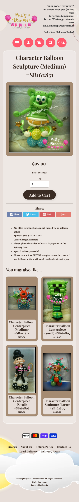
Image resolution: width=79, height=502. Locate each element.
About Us (26, 447)
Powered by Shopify (39, 485)
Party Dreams (38, 479)
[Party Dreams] (21, 19)
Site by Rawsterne (39, 482)
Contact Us (64, 447)
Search (12, 447)
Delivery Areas (50, 451)
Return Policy (44, 447)
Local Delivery (28, 451)
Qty (39, 178)
